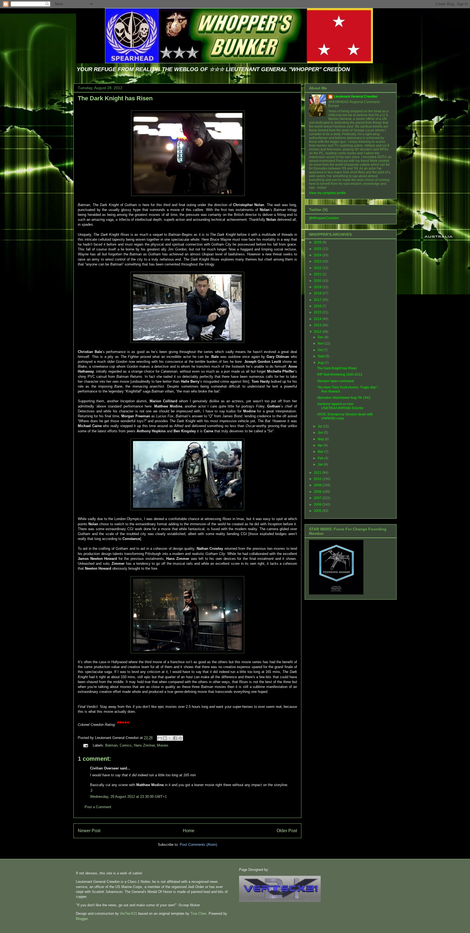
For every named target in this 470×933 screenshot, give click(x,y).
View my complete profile (327, 193)
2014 (318, 319)
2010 (318, 479)
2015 (318, 312)
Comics (126, 745)
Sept (321, 356)
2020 (318, 281)
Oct (320, 350)
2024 (318, 255)
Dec (321, 337)
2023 (318, 261)
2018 (318, 293)
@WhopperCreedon (324, 218)
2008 (318, 492)
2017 (318, 300)
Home (188, 830)
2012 (318, 332)
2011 (318, 473)
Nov (321, 343)
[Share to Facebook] (175, 738)
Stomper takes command (335, 381)
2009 (318, 485)
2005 (318, 511)
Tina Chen (198, 913)
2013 (318, 325)
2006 (318, 504)
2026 (318, 242)
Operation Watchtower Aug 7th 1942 (343, 398)
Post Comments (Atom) (198, 845)
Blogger (82, 919)
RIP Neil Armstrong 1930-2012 (339, 374)
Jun (321, 432)
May (321, 439)
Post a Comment (98, 807)
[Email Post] (85, 745)
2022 (318, 268)
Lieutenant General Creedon (355, 96)
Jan (321, 464)
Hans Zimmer (144, 745)
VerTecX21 (128, 913)
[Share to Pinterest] (180, 738)
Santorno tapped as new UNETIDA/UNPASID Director (340, 406)
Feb (321, 458)
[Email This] (159, 738)
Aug (321, 363)
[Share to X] (170, 738)
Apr (321, 445)
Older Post (287, 830)
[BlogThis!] (165, 738)
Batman (111, 745)
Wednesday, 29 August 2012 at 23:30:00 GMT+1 (128, 797)
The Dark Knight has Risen (115, 98)
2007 (318, 498)
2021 (318, 274)
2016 (318, 306)
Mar (321, 452)
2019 (318, 287)
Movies (162, 745)
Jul (320, 426)
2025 (318, 249)
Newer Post (89, 830)
